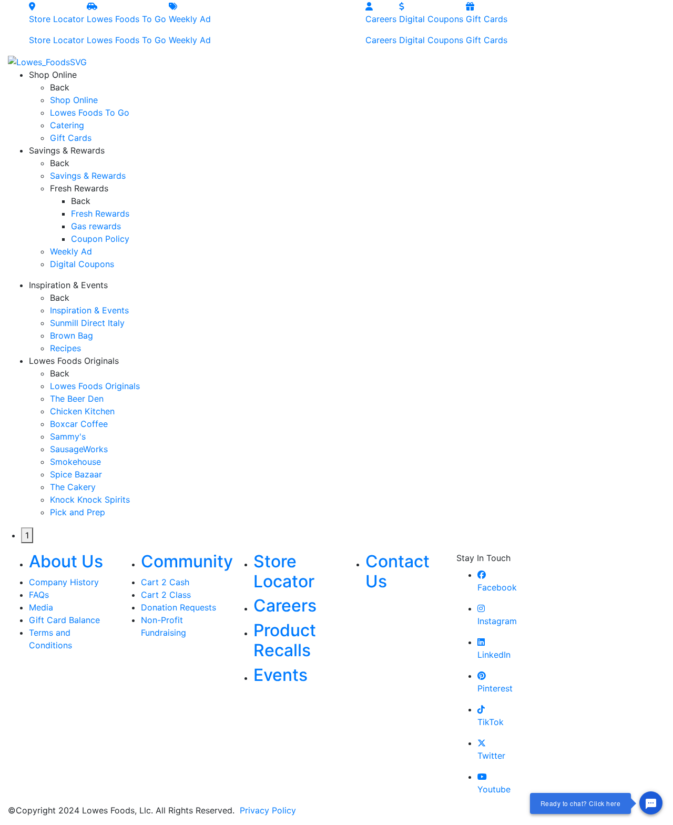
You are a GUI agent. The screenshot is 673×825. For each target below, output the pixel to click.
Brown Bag (71, 335)
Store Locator (56, 29)
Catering (67, 125)
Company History (64, 582)
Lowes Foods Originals (95, 386)
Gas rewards (96, 226)
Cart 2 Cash (165, 582)
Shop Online (74, 100)
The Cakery (73, 487)
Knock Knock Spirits (90, 499)
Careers (380, 29)
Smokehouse (75, 461)
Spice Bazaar (76, 474)
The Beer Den (77, 398)
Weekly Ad (190, 29)
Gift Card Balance (64, 620)
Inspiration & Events (89, 310)
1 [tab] (27, 535)
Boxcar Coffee (79, 424)
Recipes (65, 348)
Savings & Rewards (88, 175)
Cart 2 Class (166, 594)
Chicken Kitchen (82, 411)
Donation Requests (178, 607)
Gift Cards (486, 29)
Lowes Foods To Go (126, 29)
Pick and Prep (77, 512)
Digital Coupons (431, 29)
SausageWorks (79, 449)
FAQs (39, 594)
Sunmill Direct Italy (87, 323)
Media (41, 607)
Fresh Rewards (100, 213)
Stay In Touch (483, 558)
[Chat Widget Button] (650, 802)
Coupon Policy (100, 238)
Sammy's (68, 436)
